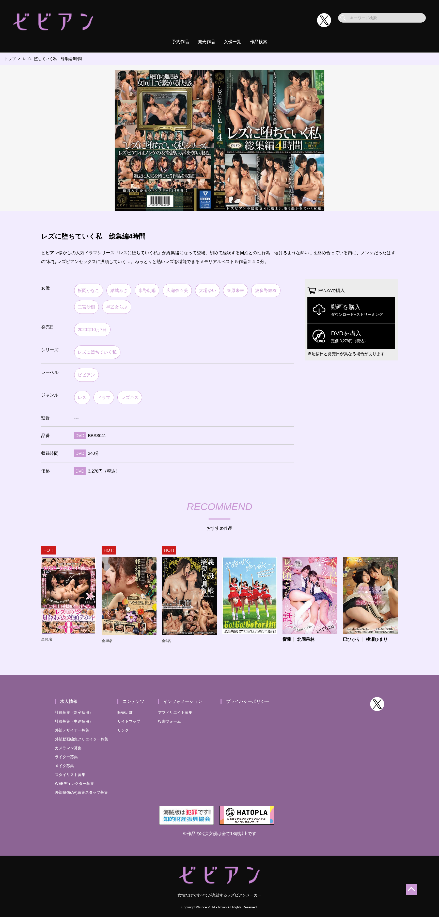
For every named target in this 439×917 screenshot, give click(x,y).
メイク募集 (64, 766)
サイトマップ (128, 721)
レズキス (129, 397)
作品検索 (258, 41)
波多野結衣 (266, 290)
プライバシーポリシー (247, 701)
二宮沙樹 (86, 306)
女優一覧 (232, 41)
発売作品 (206, 41)
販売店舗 (125, 712)
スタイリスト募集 (70, 774)
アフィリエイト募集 (175, 712)
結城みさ (119, 290)
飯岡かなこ (88, 290)
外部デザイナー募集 (72, 730)
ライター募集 (66, 757)
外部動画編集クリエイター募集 (81, 739)
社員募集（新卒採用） (74, 712)
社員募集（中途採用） (74, 721)
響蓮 (287, 639)
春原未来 (235, 290)
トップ (10, 59)
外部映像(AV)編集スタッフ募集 (81, 792)
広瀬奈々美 (177, 290)
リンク (123, 730)
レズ (82, 397)
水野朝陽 (147, 290)
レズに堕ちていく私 (97, 352)
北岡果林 (306, 639)
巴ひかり (351, 639)
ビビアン (86, 374)
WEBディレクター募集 (74, 783)
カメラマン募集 (68, 748)
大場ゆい (207, 290)
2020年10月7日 (92, 329)
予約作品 (180, 41)
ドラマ (103, 397)
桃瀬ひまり (377, 639)
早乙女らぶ (117, 306)
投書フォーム (169, 721)
